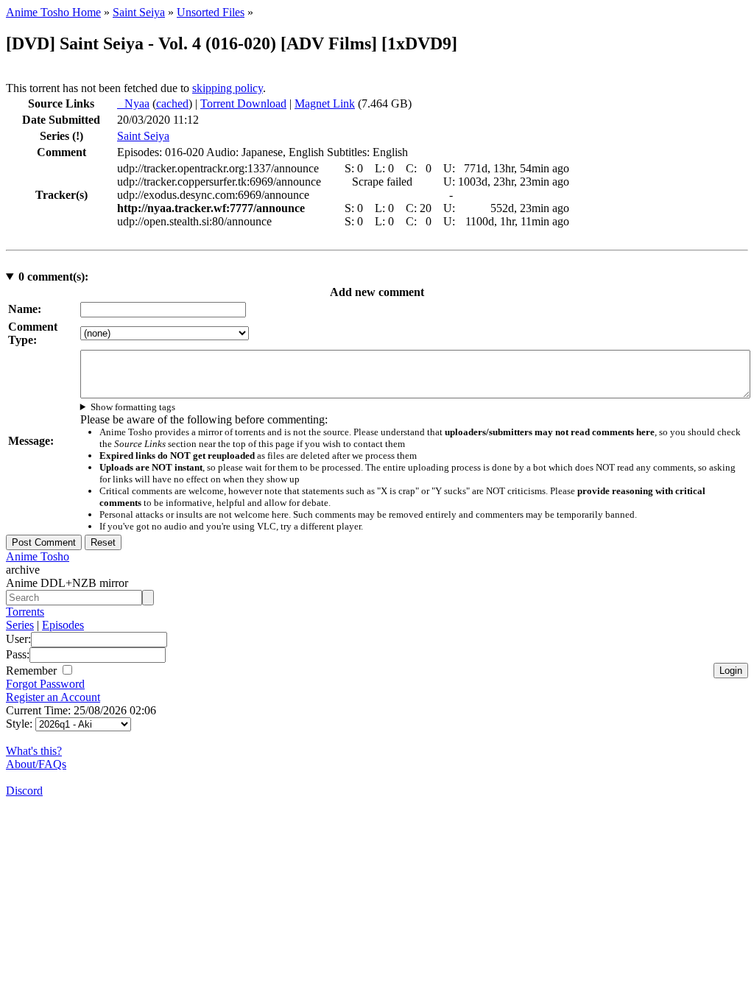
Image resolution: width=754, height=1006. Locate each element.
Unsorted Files (210, 12)
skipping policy (227, 88)
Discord (24, 790)
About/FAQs (36, 764)
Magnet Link (325, 103)
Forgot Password (45, 684)
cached (172, 103)
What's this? (34, 751)
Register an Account (53, 697)
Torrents (25, 611)
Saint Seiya (139, 12)
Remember (33, 670)
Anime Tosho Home (53, 12)
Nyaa (133, 103)
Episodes (63, 625)
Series (20, 625)
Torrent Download (243, 103)
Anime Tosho (37, 556)
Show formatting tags (133, 406)
